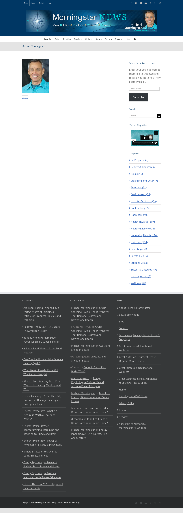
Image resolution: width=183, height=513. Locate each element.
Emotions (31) (139, 187)
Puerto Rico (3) (139, 256)
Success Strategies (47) (144, 269)
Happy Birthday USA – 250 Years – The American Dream (42, 329)
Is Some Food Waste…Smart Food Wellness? (42, 350)
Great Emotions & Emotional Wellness (135, 348)
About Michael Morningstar (134, 308)
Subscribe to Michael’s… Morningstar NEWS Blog (133, 426)
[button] (135, 39)
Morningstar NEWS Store (133, 396)
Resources (124, 410)
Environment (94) (141, 194)
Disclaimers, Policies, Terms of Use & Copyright (139, 337)
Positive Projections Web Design (69, 502)
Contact (123, 328)
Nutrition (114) (139, 242)
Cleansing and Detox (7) (144, 180)
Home (122, 389)
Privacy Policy (126, 403)
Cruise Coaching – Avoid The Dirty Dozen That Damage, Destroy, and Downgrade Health (42, 400)
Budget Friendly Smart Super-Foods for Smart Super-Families (41, 339)
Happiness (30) (139, 215)
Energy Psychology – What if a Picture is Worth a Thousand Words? (40, 415)
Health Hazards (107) (143, 221)
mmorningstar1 (80, 378)
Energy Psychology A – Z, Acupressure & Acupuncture (89, 434)
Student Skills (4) (140, 262)
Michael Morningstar (83, 308)
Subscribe (138, 97)
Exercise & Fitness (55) (144, 201)
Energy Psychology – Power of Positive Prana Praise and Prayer (41, 464)
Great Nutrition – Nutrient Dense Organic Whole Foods (137, 359)
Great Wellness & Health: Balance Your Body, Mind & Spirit (138, 380)
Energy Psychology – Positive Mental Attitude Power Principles (42, 475)
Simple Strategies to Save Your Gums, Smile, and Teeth (40, 453)
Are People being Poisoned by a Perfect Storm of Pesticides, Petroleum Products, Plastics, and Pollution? (42, 314)
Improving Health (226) (144, 235)
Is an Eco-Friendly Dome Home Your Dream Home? (90, 397)
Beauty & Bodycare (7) (143, 167)
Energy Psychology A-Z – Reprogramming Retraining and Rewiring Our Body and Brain (41, 430)
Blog (121, 321)
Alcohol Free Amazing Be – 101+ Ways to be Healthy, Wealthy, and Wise (42, 385)
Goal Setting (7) (140, 208)
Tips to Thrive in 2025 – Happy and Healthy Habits (43, 486)
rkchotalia (77, 419)
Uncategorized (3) (141, 276)
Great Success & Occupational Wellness (136, 370)
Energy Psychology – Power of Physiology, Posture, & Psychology (42, 442)
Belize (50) (137, 174)
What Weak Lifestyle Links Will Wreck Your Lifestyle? (40, 372)
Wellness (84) (138, 283)
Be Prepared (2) (139, 160)
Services (123, 417)
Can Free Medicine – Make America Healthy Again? (43, 361)
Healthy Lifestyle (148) (143, 228)
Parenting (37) (139, 249)
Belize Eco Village (129, 314)
